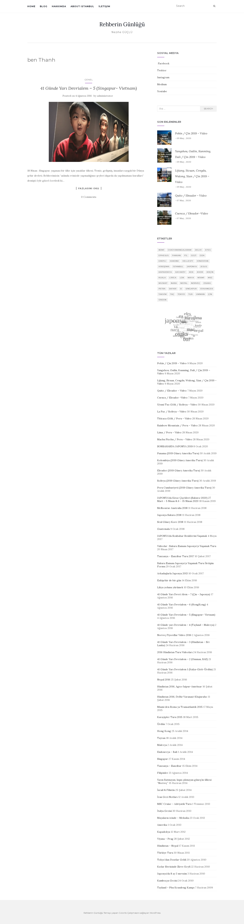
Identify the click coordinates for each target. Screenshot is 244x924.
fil (186, 255)
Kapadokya (163, 831)
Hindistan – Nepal (167, 845)
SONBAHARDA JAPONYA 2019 (175, 446)
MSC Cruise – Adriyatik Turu (174, 804)
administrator (105, 95)
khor (200, 272)
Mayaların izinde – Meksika (173, 817)
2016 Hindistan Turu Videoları (175, 652)
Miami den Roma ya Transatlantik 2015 (180, 707)
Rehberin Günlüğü (122, 24)
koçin (210, 272)
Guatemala (163, 529)
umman (200, 294)
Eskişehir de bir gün (169, 580)
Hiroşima (164, 266)
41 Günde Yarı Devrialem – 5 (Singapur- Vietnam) (88, 88)
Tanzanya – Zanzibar (169, 765)
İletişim (104, 6)
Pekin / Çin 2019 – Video (191, 133)
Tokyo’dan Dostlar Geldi (171, 859)
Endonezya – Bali (167, 752)
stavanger (206, 289)
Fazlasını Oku (88, 188)
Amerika (162, 824)
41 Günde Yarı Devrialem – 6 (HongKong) (181, 604)
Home (31, 6)
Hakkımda (59, 6)
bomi (161, 250)
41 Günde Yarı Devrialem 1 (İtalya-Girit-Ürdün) (185, 669)
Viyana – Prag (165, 838)
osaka (207, 283)
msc (210, 277)
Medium (162, 84)
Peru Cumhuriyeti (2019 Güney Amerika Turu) (184, 487)
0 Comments (88, 197)
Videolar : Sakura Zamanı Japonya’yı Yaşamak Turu (186, 546)
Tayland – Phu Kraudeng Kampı (175, 887)
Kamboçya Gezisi (167, 880)
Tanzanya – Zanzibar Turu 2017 (175, 556)
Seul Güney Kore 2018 (170, 522)
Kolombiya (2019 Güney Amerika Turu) (180, 460)
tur (190, 294)
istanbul (178, 266)
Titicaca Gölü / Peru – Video (174, 418)
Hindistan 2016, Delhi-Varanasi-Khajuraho (182, 696)
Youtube (162, 91)
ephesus (164, 255)
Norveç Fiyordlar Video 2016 (174, 635)
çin (210, 294)
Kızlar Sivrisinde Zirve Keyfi (173, 866)
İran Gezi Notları (167, 797)
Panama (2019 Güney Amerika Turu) (178, 453)
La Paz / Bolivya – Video (171, 411)
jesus (203, 266)
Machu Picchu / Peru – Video (174, 439)
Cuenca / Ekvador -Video (191, 213)
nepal (184, 283)
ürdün (162, 300)
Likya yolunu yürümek (170, 587)
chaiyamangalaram (179, 250)
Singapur (162, 758)
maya (191, 277)
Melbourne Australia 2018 (172, 508)
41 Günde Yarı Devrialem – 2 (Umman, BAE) (182, 659)
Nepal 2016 (163, 679)
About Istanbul (82, 6)
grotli (162, 261)
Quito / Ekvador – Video (190, 195)
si (181, 289)
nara (174, 283)
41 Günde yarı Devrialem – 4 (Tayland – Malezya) (185, 624)
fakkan (176, 255)
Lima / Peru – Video (169, 432)
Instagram (163, 77)
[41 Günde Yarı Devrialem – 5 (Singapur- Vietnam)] (88, 132)
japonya (192, 266)
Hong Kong (164, 731)
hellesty (188, 261)
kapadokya (165, 272)
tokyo (181, 294)
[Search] (214, 6)
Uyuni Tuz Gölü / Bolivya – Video (177, 404)
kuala (162, 277)
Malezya (162, 745)
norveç (195, 283)
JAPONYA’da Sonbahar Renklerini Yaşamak (182, 535)
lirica (172, 277)
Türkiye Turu (165, 852)
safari (172, 289)
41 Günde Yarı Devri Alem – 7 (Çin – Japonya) (183, 594)
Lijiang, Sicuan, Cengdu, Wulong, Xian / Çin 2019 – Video (192, 176)
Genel (88, 79)
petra (162, 289)
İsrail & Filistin (166, 790)
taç (172, 294)
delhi (198, 250)
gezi (193, 255)
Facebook (163, 63)
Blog (43, 6)
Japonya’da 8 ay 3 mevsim (172, 873)
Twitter (161, 70)
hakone (174, 261)
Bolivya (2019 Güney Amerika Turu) (178, 480)
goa (202, 255)
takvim (163, 294)
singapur (191, 289)
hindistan (202, 261)
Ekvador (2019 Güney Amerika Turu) (178, 470)
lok (182, 277)
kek (191, 272)
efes (208, 250)
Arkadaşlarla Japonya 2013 (172, 573)
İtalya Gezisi (164, 810)
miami (201, 277)
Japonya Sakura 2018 (169, 515)
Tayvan (161, 738)
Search (208, 108)
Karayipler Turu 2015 (169, 717)
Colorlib (123, 912)
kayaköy (180, 272)
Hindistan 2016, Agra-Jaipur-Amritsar (179, 686)
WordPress (155, 912)
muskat (163, 283)
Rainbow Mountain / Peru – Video (177, 425)
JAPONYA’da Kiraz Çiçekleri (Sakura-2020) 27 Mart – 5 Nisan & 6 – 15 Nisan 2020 (184, 499)
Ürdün (161, 724)
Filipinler (162, 772)
